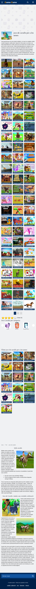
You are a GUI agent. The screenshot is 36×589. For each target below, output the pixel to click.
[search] (33, 576)
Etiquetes (22, 585)
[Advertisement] (16, 18)
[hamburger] (2, 2)
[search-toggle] (28, 2)
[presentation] (2, 325)
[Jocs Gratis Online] (11, 2)
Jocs (18, 585)
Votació (27, 585)
